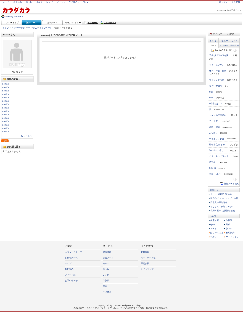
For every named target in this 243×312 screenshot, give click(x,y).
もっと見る (26, 136)
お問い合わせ (71, 280)
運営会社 (145, 263)
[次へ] (235, 50)
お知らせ (214, 190)
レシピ (49, 2)
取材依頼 (145, 252)
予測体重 (107, 292)
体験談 (229, 220)
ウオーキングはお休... (219, 156)
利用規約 (230, 232)
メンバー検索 (18, 27)
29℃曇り (213, 162)
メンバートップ (11, 22)
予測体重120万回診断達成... (223, 210)
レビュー (224, 40)
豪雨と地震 (214, 127)
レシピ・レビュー (72, 22)
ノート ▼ (61, 2)
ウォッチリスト (110, 23)
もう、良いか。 (216, 65)
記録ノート (31, 22)
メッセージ (93, 22)
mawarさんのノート (14, 16)
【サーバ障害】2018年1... (222, 194)
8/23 (211, 92)
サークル (234, 45)
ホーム (6, 2)
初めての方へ (71, 258)
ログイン (223, 2)
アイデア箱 (70, 275)
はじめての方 (216, 232)
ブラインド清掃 (216, 80)
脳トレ (29, 2)
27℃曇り (213, 133)
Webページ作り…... (218, 150)
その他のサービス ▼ (79, 2)
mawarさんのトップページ (39, 27)
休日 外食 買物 (217, 70)
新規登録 (235, 2)
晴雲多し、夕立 (216, 138)
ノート (213, 45)
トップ (5, 27)
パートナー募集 (148, 258)
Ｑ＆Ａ (39, 2)
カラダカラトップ (73, 252)
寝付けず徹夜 (215, 86)
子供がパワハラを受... (219, 55)
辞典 (228, 224)
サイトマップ (232, 236)
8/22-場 (212, 168)
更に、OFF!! (215, 174)
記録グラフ (52, 22)
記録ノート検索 (231, 183)
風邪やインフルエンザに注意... (225, 198)
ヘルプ (213, 216)
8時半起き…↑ (215, 103)
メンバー (224, 45)
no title (5, 84)
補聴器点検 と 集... (218, 144)
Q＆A (213, 224)
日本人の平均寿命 (218, 202)
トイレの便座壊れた (218, 115)
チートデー (214, 121)
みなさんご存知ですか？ (222, 206)
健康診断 (17, 2)
